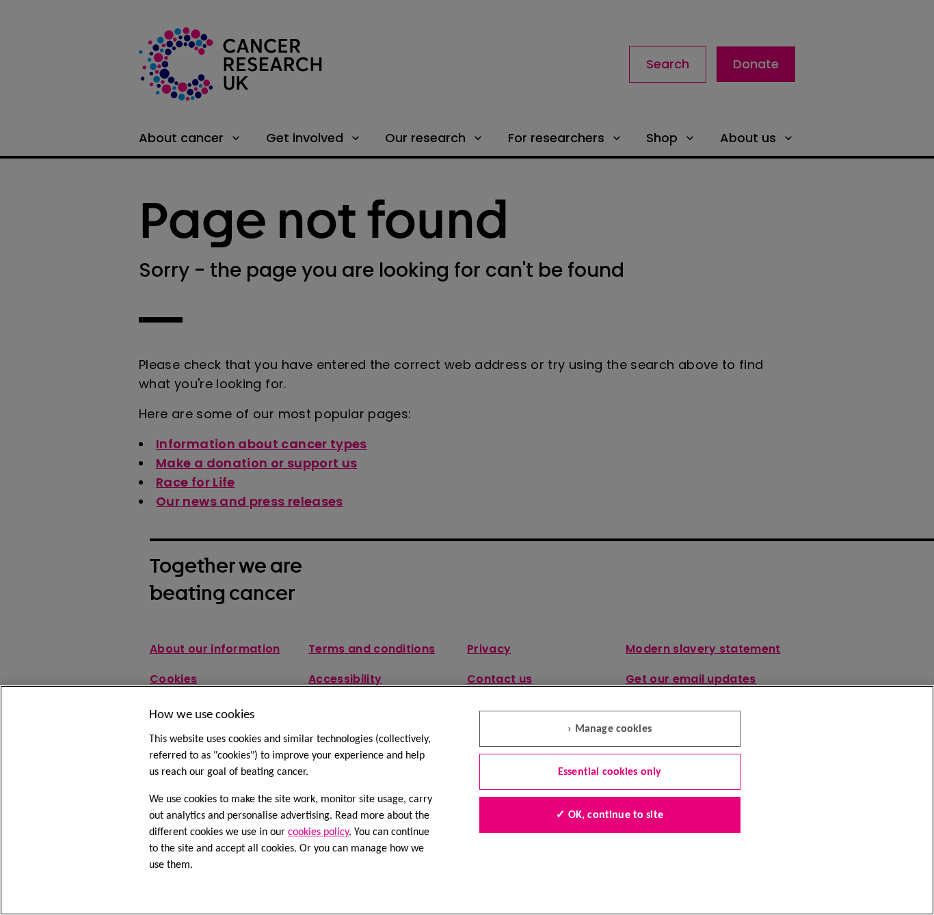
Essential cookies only (610, 772)
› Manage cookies (610, 729)
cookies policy (318, 832)
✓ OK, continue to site (609, 815)
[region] (467, 800)
